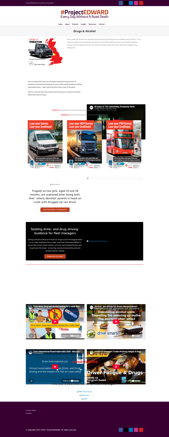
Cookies (28, 413)
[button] (107, 24)
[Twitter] (60, 370)
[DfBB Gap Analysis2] (84, 392)
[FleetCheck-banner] (84, 395)
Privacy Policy (31, 410)
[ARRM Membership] (84, 399)
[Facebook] (84, 370)
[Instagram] (108, 370)
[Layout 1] (45, 121)
